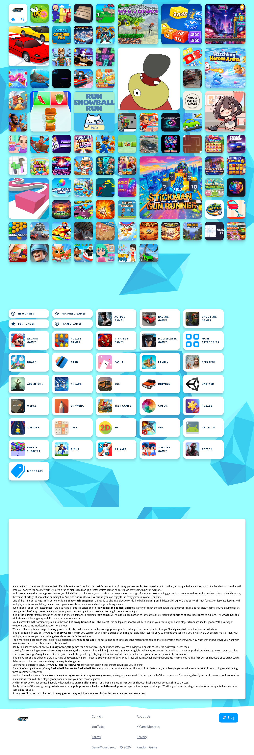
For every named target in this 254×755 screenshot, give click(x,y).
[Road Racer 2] (236, 144)
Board (32, 362)
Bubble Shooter (33, 449)
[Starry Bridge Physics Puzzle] (214, 187)
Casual (119, 362)
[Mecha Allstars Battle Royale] (105, 35)
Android (208, 427)
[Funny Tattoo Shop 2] (18, 253)
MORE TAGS (35, 471)
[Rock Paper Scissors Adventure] (170, 231)
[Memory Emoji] (236, 165)
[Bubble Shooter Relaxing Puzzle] (18, 231)
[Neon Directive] (61, 165)
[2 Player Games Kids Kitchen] (83, 165)
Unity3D (208, 384)
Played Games (68, 323)
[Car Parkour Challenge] (149, 253)
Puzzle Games (76, 340)
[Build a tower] (18, 100)
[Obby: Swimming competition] (83, 253)
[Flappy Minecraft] (61, 209)
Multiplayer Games (167, 340)
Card (74, 362)
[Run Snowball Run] (94, 111)
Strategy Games (121, 340)
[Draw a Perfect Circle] (192, 100)
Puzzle (207, 405)
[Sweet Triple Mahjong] (214, 144)
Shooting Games (209, 319)
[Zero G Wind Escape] (127, 231)
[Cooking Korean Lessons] (236, 231)
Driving (164, 384)
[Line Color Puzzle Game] (29, 198)
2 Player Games (164, 449)
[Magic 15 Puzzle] (127, 187)
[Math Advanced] (127, 253)
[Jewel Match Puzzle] (39, 165)
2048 (74, 427)
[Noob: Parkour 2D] (192, 231)
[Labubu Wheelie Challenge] (83, 57)
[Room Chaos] (225, 111)
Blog (231, 718)
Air (160, 427)
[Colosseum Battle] (149, 231)
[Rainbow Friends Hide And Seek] (61, 13)
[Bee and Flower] (39, 13)
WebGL (32, 405)
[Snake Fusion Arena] (18, 78)
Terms (96, 737)
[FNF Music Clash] (170, 144)
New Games (22, 313)
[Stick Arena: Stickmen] (105, 187)
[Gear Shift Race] (39, 231)
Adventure (35, 384)
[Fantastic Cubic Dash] (127, 122)
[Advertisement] (83, 297)
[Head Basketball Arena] (18, 122)
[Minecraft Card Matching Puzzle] (214, 165)
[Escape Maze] (192, 144)
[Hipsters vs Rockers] (127, 165)
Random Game (147, 747)
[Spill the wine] (236, 209)
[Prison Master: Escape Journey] (83, 231)
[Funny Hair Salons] (18, 144)
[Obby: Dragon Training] (83, 209)
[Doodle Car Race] (192, 122)
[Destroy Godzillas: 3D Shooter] (83, 35)
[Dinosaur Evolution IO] (105, 13)
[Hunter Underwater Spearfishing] (39, 78)
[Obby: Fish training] (61, 231)
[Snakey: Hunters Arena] (61, 78)
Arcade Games (32, 340)
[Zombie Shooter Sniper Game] (192, 78)
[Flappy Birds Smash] (127, 144)
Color (163, 405)
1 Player (33, 427)
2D (116, 427)
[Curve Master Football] (214, 209)
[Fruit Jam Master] (192, 57)
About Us (143, 716)
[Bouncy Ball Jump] (61, 187)
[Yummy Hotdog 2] (105, 78)
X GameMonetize (148, 727)
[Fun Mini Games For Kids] (61, 57)
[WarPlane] (105, 209)
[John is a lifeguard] (138, 24)
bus (117, 384)
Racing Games (163, 319)
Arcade (76, 384)
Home (18, 10)
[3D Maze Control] (83, 13)
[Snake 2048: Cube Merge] (181, 24)
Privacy (142, 737)
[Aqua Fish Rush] (105, 165)
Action (207, 449)
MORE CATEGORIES (210, 340)
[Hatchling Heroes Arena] (225, 68)
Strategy (209, 362)
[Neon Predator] (170, 122)
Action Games (119, 319)
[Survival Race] (29, 46)
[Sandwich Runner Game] (50, 111)
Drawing (77, 405)
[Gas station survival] (105, 231)
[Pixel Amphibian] (225, 24)
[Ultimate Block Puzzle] (18, 165)
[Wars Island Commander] (39, 253)
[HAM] (149, 79)
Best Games (23, 323)
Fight (75, 449)
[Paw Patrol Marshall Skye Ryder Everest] (105, 144)
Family (163, 362)
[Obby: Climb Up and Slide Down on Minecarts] (83, 78)
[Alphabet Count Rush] (83, 144)
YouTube (98, 727)
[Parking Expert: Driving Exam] (149, 144)
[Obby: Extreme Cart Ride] (39, 144)
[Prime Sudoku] (61, 144)
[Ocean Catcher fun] (61, 35)
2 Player (120, 449)
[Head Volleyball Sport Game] (149, 122)
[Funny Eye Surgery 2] (105, 253)
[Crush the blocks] (105, 57)
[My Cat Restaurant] (61, 253)
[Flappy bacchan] (127, 209)
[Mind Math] (236, 187)
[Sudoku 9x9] (214, 231)
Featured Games (70, 313)
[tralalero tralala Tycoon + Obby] (83, 187)
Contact (97, 716)
